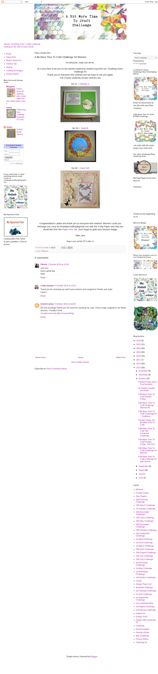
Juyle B (84, 128)
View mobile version (80, 362)
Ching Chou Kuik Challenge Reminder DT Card (21, 114)
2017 (138, 360)
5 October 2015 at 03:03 (65, 304)
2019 (138, 352)
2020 (138, 348)
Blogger (93, 657)
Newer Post (40, 357)
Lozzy (9, 107)
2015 (138, 368)
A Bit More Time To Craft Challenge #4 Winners (147, 450)
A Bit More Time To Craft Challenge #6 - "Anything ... (147, 413)
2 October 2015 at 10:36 (58, 264)
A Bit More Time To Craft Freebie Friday (146, 396)
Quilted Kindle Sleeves (20, 131)
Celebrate (140, 626)
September (144, 466)
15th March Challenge (145, 505)
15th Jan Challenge (144, 556)
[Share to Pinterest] (71, 247)
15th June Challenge (145, 518)
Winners (45, 251)
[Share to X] (67, 247)
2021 (138, 344)
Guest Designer (142, 629)
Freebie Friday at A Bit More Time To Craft (146, 422)
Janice (9, 127)
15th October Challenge (146, 530)
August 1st (140, 613)
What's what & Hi (13, 60)
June (141, 478)
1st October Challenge (145, 577)
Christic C (84, 84)
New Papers (141, 496)
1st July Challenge (144, 594)
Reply (43, 277)
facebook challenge (144, 587)
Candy (139, 581)
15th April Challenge (145, 549)
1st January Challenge (146, 509)
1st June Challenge (144, 543)
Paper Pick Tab (69, 229)
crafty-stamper (47, 286)
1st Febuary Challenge (146, 610)
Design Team (141, 617)
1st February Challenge (146, 591)
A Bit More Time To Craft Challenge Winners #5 (146, 405)
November (143, 375)
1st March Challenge (145, 546)
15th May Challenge (144, 521)
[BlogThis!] (64, 247)
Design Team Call (143, 584)
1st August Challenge (145, 606)
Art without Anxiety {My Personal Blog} (57, 313)
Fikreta (43, 264)
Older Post (120, 357)
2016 (138, 364)
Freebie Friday (142, 493)
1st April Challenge (144, 539)
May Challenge (142, 636)
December (143, 371)
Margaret (10, 87)
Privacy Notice (12, 74)
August (142, 470)
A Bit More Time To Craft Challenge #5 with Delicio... (147, 459)
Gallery (9, 67)
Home (80, 357)
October (142, 378)
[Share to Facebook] (69, 247)
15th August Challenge (146, 552)
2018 (138, 356)
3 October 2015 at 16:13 (65, 286)
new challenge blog (144, 603)
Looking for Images (14, 71)
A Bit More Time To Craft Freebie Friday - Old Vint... (147, 441)
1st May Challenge (144, 568)
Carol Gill (84, 168)
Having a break (142, 632)
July (141, 474)
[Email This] (62, 247)
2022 (138, 341)
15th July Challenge (144, 559)
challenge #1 (141, 642)
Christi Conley (47, 304)
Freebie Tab (11, 64)
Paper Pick (11, 57)
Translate (142, 64)
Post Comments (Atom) (57, 369)
